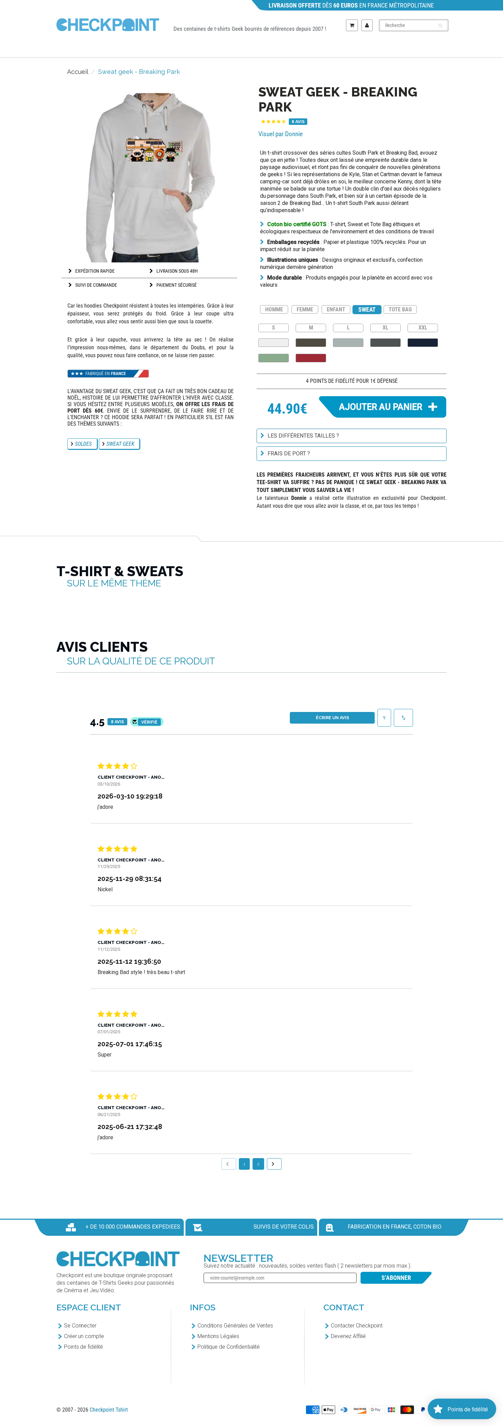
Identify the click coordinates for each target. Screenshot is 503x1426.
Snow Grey (348, 342)
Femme (234, 48)
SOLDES (83, 444)
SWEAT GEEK (120, 444)
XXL (422, 327)
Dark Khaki (311, 342)
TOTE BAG (400, 309)
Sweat (333, 48)
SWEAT (367, 309)
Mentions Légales (218, 1336)
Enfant (284, 48)
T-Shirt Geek (121, 48)
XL (385, 327)
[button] (273, 122)
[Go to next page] (274, 1164)
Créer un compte (84, 1336)
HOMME (274, 309)
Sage (273, 358)
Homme (184, 48)
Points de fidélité (83, 1347)
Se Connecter (80, 1325)
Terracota (311, 358)
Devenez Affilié (348, 1336)
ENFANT (336, 309)
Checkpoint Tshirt (109, 1409)
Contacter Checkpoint (357, 1325)
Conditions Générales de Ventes (235, 1325)
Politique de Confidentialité (228, 1347)
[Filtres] (384, 718)
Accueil (77, 71)
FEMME (305, 309)
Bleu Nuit (423, 342)
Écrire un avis (332, 717)
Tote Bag (386, 48)
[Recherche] (440, 25)
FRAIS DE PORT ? (289, 453)
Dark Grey (385, 342)
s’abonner (396, 1277)
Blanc (273, 342)
